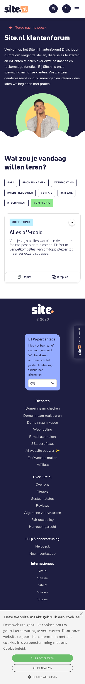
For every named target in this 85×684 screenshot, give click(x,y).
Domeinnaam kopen (42, 422)
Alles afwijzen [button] (42, 668)
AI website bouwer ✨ (43, 450)
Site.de (42, 578)
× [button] (81, 614)
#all (10, 182)
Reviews (42, 505)
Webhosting (42, 429)
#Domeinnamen (34, 182)
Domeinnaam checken (43, 408)
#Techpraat (16, 203)
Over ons (42, 484)
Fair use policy (42, 519)
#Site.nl (66, 193)
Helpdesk (42, 546)
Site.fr (42, 585)
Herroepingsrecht (42, 526)
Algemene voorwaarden (42, 512)
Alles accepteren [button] (42, 658)
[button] (42, 677)
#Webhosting (64, 182)
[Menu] (77, 8)
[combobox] (42, 383)
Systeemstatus (42, 498)
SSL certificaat (42, 443)
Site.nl (42, 570)
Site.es (42, 599)
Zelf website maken (42, 457)
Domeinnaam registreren (42, 415)
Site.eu (42, 592)
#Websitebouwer (20, 193)
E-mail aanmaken (42, 436)
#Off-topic (42, 203)
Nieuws (42, 491)
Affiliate (43, 464)
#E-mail (46, 193)
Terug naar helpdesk (30, 27)
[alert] (42, 647)
